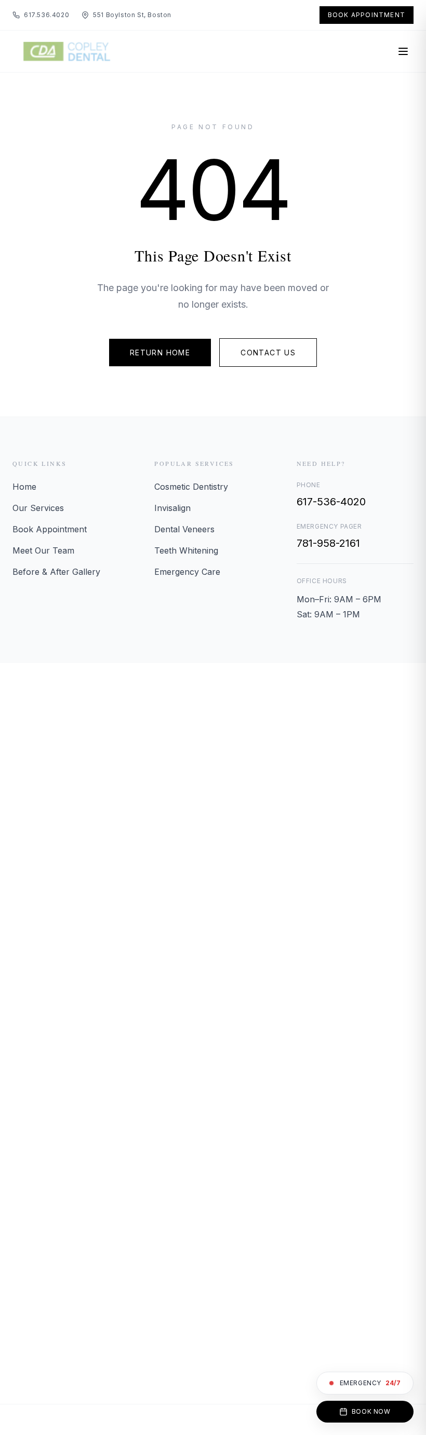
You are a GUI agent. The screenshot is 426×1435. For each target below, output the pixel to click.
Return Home (160, 352)
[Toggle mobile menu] (403, 51)
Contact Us (268, 352)
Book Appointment (366, 15)
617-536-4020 (331, 501)
